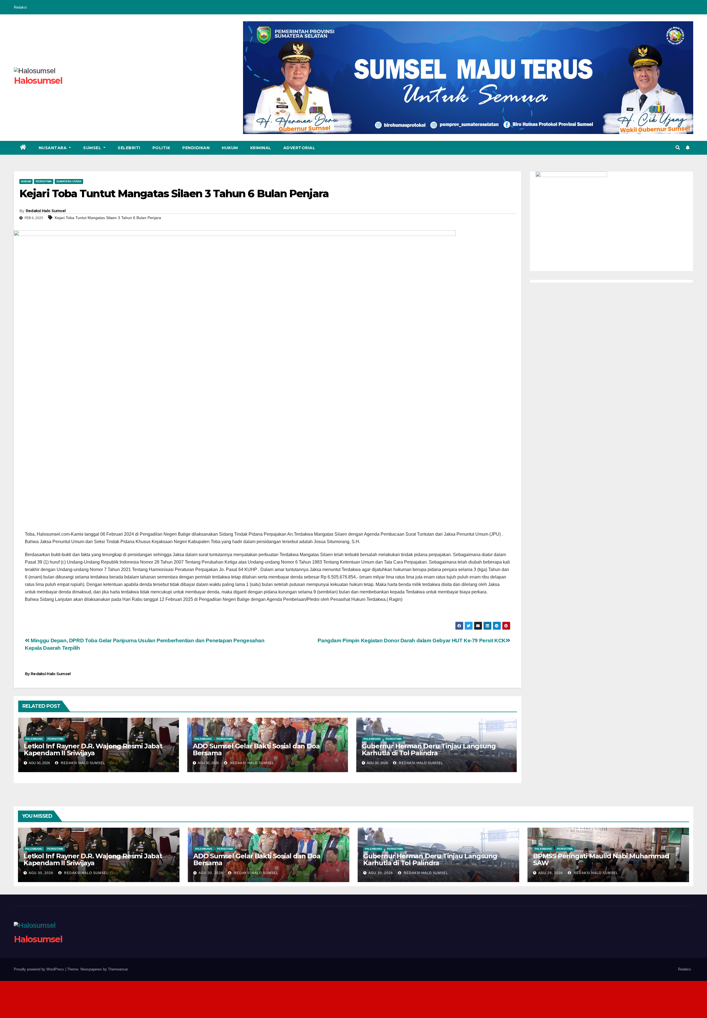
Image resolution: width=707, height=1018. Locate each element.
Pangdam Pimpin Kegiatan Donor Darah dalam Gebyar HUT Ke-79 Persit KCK (412, 640)
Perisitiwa (44, 181)
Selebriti (129, 147)
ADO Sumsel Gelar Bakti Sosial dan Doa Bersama (256, 749)
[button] (678, 147)
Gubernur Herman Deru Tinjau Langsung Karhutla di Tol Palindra (429, 749)
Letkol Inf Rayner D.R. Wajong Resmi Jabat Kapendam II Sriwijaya (93, 749)
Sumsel (92, 147)
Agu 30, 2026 (41, 873)
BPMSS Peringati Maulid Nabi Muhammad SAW (601, 859)
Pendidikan (196, 147)
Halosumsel (38, 80)
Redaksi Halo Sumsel (46, 210)
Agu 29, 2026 (550, 873)
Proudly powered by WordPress (39, 969)
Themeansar (118, 969)
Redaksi (20, 7)
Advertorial (299, 147)
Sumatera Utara (68, 181)
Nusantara (53, 147)
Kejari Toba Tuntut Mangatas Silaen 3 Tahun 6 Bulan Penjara (108, 217)
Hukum (230, 147)
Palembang (34, 738)
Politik (161, 147)
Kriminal (260, 147)
